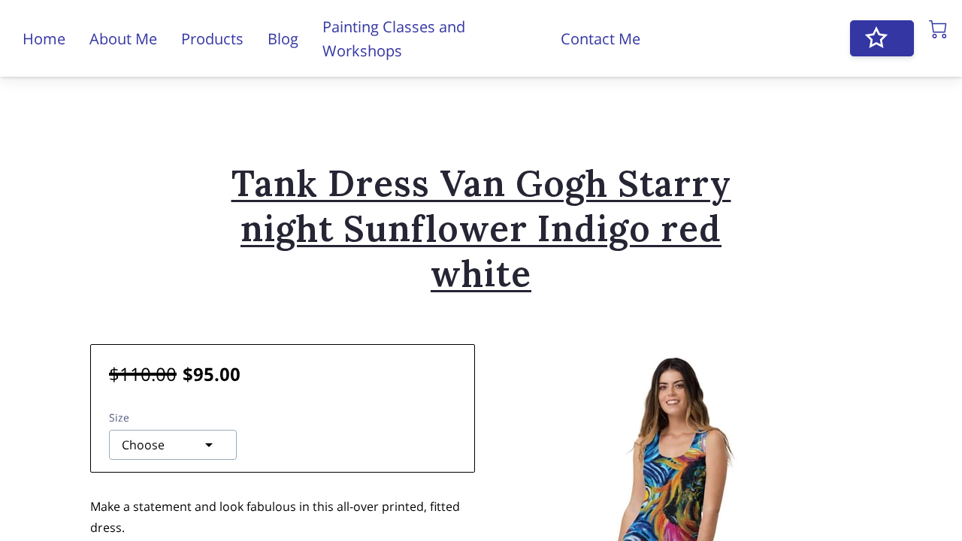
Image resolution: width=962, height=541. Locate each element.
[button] (173, 445)
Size (119, 417)
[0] (938, 29)
